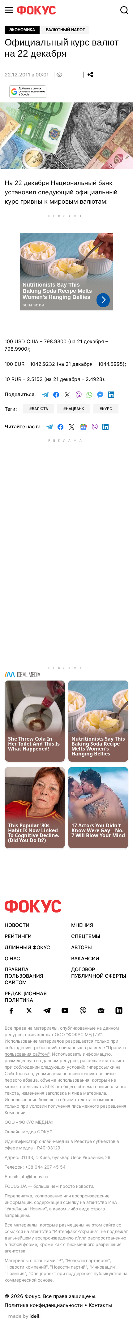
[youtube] (65, 1010)
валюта (40, 408)
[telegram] (47, 1010)
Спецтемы (85, 936)
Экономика (22, 30)
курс (107, 408)
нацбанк (75, 408)
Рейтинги (18, 936)
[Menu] (8, 10)
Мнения (82, 925)
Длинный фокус (27, 947)
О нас (12, 958)
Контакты (100, 1305)
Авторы (81, 947)
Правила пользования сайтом (24, 975)
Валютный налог (65, 30)
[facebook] (11, 1010)
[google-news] (100, 1010)
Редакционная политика (26, 996)
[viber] (82, 1010)
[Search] (124, 10)
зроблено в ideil (24, 1316)
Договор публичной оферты (98, 972)
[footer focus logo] (33, 906)
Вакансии (85, 958)
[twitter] (29, 1010)
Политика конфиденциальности (44, 1305)
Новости (17, 925)
